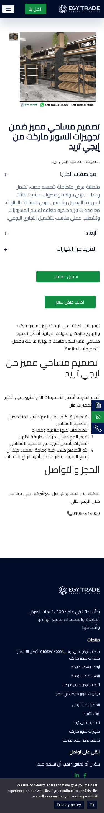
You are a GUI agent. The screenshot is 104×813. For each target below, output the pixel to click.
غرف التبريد (91, 713)
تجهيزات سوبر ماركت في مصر (78, 693)
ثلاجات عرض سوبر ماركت (81, 684)
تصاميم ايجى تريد (87, 722)
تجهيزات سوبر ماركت (84, 731)
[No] (97, 795)
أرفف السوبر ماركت (85, 667)
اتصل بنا (36, 9)
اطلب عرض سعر (70, 302)
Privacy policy (69, 804)
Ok (92, 804)
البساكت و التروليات (85, 676)
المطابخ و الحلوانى (86, 704)
